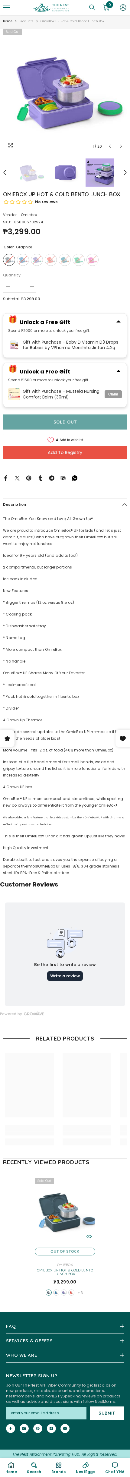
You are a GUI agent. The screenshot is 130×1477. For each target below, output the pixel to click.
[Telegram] (51, 477)
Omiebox (29, 214)
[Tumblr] (40, 477)
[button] (110, 146)
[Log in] (123, 7)
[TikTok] (51, 1428)
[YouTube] (65, 1428)
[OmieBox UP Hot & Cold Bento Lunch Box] (65, 1211)
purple (64, 1293)
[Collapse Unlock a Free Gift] (118, 322)
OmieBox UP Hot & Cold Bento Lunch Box (65, 1272)
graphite (49, 1293)
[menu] (6, 7)
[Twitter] (17, 477)
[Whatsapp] (74, 477)
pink (71, 1293)
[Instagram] (24, 1428)
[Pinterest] (28, 477)
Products (26, 21)
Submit (107, 1413)
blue (56, 1293)
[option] (65, 90)
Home (7, 21)
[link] (29, 1133)
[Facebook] (5, 477)
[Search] (92, 7)
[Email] (63, 477)
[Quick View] (89, 1236)
